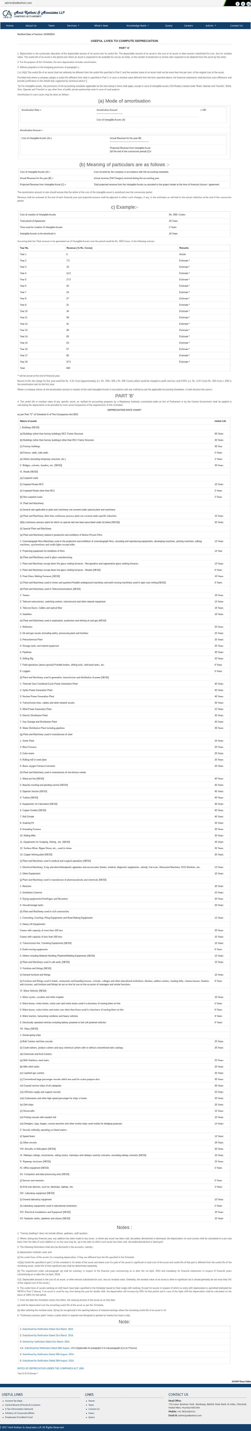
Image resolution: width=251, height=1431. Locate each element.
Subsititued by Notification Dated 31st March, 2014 (48, 1329)
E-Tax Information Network (19, 1409)
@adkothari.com (22, 3)
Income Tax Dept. (14, 1401)
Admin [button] (210, 25)
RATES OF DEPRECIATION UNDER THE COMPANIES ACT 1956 (50, 1368)
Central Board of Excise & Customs (22, 1405)
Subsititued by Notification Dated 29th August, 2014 (50, 1348)
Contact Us (236, 25)
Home (9, 25)
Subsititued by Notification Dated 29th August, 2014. (48, 1354)
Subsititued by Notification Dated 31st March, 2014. (48, 1335)
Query (168, 25)
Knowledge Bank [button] (137, 25)
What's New (101, 25)
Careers (188, 25)
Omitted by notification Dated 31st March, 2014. (46, 1341)
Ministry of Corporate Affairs (19, 1413)
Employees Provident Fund (19, 1417)
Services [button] (72, 25)
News (91, 1413)
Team (51, 25)
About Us (31, 25)
